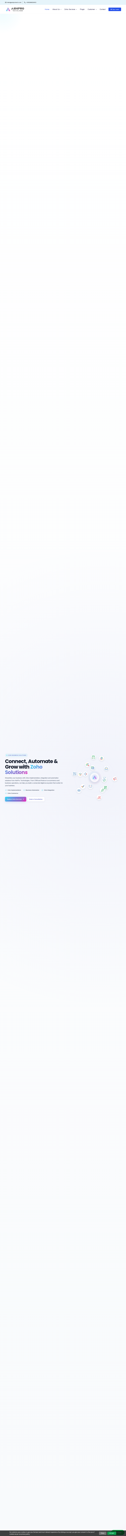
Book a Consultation (36, 799)
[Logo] (15, 9)
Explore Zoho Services (14, 799)
